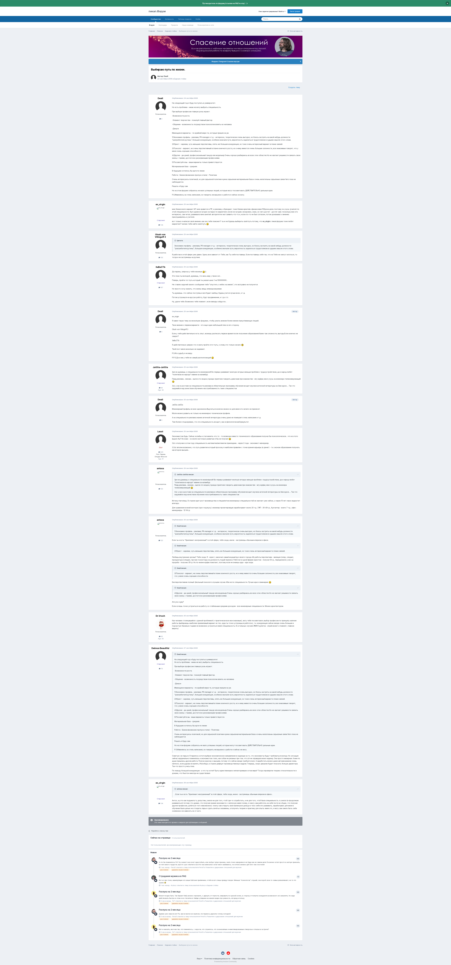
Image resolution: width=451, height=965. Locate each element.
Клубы (198, 19)
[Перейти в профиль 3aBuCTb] (161, 275)
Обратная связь (239, 959)
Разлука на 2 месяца (169, 858)
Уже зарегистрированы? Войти (271, 11)
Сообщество (156, 19)
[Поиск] (299, 19)
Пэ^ (173, 901)
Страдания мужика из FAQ (172, 876)
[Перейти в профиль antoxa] (161, 476)
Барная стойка (180, 79)
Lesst (160, 431)
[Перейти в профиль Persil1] (153, 859)
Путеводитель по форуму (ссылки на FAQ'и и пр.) (223, 3)
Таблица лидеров (184, 19)
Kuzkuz (173, 885)
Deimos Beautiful (160, 648)
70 (161, 668)
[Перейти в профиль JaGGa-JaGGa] (161, 375)
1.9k (161, 225)
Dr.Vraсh (160, 616)
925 (161, 452)
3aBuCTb (160, 267)
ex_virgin (160, 204)
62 (161, 636)
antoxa (160, 468)
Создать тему (294, 87)
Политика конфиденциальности (217, 959)
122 (161, 489)
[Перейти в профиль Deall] (153, 77)
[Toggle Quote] (175, 240)
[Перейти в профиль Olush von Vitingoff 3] (161, 245)
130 (161, 257)
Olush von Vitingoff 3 (160, 235)
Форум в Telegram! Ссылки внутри (225, 61)
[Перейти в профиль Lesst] (161, 440)
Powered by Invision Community (225, 961)
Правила (174, 25)
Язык (199, 959)
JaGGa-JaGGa (160, 367)
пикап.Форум (157, 11)
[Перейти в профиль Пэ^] (153, 893)
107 (161, 287)
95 (161, 388)
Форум (151, 25)
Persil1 (173, 867)
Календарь (163, 25)
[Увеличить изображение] (207, 224)
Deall (166, 76)
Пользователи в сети (206, 25)
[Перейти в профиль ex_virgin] (161, 212)
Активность (169, 19)
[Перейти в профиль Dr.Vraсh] (161, 624)
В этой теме (290, 19)
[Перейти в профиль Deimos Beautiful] (161, 656)
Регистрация (295, 11)
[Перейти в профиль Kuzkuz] (153, 877)
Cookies (251, 959)
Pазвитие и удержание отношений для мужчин (223, 867)
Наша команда (187, 25)
